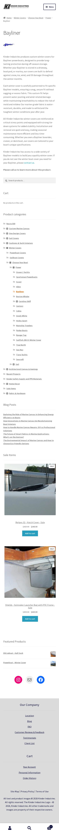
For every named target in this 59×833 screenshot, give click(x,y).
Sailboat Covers (17, 257)
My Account (10, 828)
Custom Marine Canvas (19, 228)
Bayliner (20, 291)
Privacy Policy (27, 791)
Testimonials (29, 737)
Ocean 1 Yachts (23, 272)
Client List (29, 743)
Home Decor (14, 383)
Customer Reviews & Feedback (29, 732)
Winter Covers (20, 17)
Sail (17, 364)
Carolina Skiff (25, 301)
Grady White (21, 316)
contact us (29, 162)
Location (29, 715)
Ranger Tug (21, 335)
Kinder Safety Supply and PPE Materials (24, 379)
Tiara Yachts (21, 354)
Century (19, 306)
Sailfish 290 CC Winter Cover (28, 340)
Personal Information (29, 772)
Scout (18, 282)
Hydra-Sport (21, 320)
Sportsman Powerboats (26, 277)
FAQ (30, 726)
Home (9, 17)
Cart (45, 826)
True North (21, 345)
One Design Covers (17, 233)
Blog (29, 721)
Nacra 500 (10, 223)
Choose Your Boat (35, 17)
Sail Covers (14, 238)
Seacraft (20, 359)
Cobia (18, 311)
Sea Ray (19, 349)
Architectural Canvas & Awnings (23, 369)
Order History (29, 778)
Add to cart (30, 533)
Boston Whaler (22, 296)
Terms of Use (42, 791)
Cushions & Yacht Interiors (21, 243)
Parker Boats (21, 330)
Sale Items (11, 388)
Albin (18, 286)
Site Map (15, 791)
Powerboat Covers (18, 252)
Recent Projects (13, 374)
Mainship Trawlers (24, 325)
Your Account (29, 766)
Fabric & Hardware (17, 393)
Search (29, 828)
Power (48, 17)
